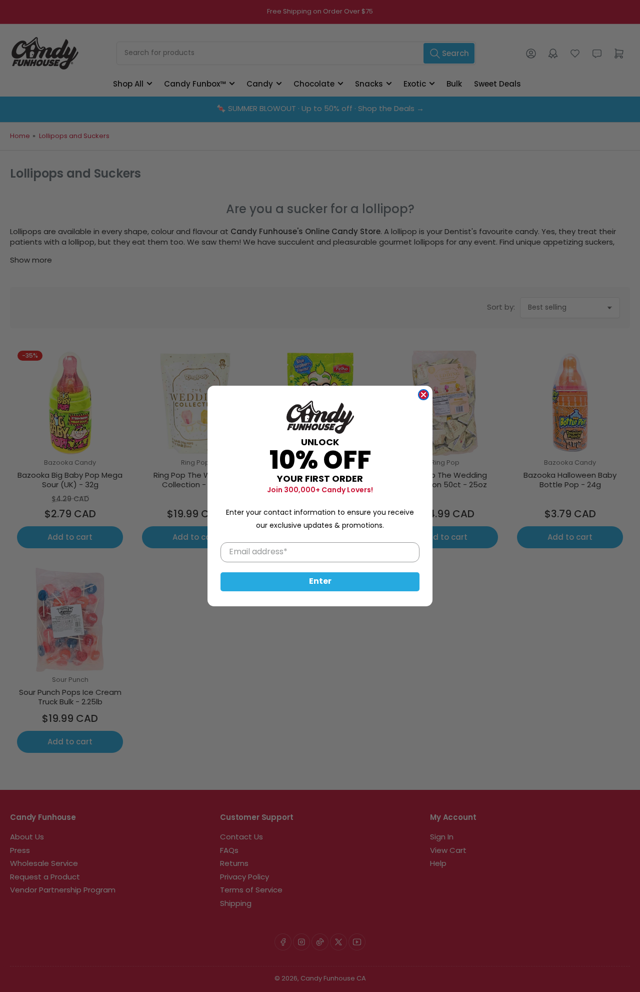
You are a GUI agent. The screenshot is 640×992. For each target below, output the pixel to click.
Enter (320, 582)
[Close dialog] (423, 395)
